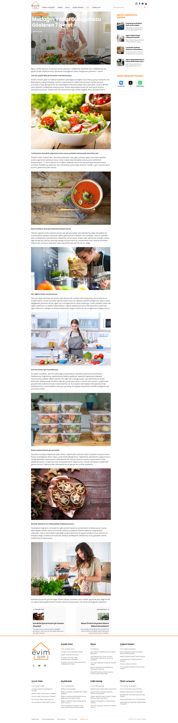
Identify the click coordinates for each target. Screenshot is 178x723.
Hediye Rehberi (77, 7)
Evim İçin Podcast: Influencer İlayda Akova (103, 706)
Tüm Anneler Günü (68, 649)
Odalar (60, 7)
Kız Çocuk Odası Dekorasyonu (42, 699)
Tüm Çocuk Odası (38, 686)
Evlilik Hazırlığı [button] (96, 681)
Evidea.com (96, 7)
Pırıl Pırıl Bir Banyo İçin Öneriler (131, 689)
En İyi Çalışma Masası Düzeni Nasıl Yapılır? (132, 668)
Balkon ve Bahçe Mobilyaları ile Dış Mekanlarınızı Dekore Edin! (73, 697)
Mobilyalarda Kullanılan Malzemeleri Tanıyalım (133, 703)
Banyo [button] (93, 644)
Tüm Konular (73, 719)
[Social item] (136, 3)
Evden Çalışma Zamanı (128, 664)
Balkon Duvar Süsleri (68, 689)
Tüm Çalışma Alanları (128, 649)
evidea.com (84, 719)
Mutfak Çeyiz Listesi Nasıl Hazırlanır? (103, 689)
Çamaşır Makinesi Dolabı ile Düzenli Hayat (103, 663)
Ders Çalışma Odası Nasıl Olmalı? (44, 702)
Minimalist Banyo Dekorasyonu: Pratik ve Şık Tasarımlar (101, 673)
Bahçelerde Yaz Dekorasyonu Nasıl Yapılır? (132, 695)
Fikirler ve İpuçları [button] (127, 681)
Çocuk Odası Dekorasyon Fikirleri (43, 696)
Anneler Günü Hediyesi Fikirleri (72, 652)
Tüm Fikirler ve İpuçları (128, 686)
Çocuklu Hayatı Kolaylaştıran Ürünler (42, 690)
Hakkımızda (35, 719)
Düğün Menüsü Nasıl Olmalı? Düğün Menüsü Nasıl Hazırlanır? (103, 697)
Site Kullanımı (61, 719)
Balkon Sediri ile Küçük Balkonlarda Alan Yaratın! (73, 702)
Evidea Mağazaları (48, 719)
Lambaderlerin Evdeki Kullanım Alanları (131, 660)
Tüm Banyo (94, 649)
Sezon (67, 7)
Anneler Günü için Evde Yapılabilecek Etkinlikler (69, 658)
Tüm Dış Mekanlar (67, 686)
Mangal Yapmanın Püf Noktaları (131, 692)
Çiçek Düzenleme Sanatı (70, 655)
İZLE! (87, 7)
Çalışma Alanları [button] (127, 644)
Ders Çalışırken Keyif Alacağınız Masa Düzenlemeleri (131, 653)
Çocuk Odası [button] (37, 681)
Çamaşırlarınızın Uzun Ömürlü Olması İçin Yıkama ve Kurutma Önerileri (101, 658)
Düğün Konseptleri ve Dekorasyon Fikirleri (102, 702)
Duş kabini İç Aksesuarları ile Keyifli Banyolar (102, 653)
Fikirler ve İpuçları (48, 7)
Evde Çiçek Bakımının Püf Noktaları (132, 699)
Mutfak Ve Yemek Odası (40, 14)
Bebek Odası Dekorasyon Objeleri (44, 693)
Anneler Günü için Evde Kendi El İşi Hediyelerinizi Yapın (73, 663)
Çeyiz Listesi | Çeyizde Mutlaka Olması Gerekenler (101, 693)
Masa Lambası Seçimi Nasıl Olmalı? (132, 656)
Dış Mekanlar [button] (66, 681)
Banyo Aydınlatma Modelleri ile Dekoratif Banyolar (101, 668)
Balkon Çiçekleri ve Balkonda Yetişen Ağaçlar (74, 693)
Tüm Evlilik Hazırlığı (97, 686)
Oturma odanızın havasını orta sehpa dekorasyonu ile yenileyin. (72, 706)
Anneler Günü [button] (67, 644)
